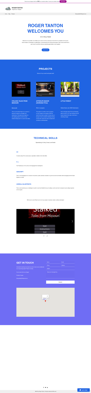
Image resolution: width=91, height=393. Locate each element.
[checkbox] (44, 236)
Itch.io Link (14, 108)
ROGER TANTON (17, 8)
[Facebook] (43, 387)
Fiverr (27, 272)
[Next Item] (72, 221)
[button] (47, 236)
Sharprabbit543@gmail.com (80, 13)
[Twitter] (45, 387)
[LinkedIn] (47, 387)
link (66, 111)
